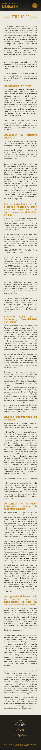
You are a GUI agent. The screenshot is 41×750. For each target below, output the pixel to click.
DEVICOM (25, 745)
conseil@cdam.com (20, 736)
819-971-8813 (20, 731)
